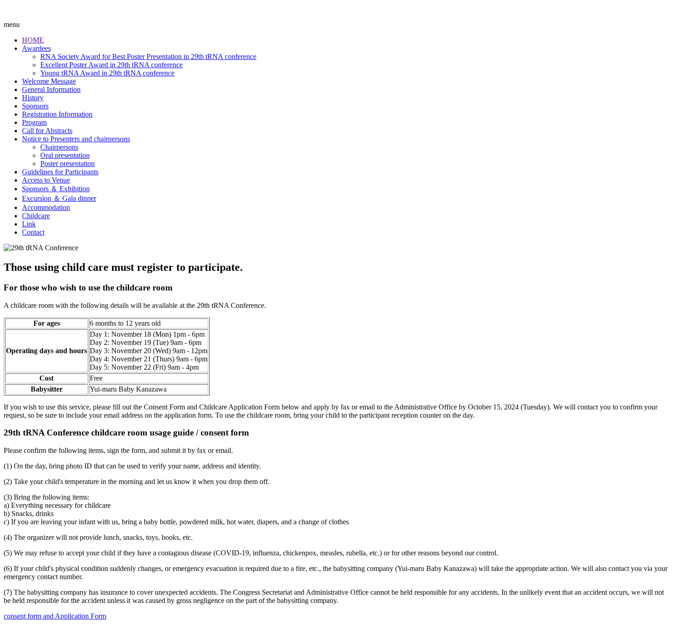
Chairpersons (59, 147)
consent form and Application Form (55, 616)
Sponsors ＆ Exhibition (56, 189)
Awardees (36, 48)
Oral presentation (65, 155)
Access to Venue (46, 180)
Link (29, 224)
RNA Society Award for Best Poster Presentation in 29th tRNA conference (148, 56)
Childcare (36, 216)
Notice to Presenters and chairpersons (76, 139)
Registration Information (57, 114)
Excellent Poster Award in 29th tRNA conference (111, 65)
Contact (33, 232)
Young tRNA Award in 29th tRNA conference (107, 73)
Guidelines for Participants (60, 172)
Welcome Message (49, 81)
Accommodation (46, 207)
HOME (33, 40)
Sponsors (35, 106)
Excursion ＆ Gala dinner (59, 198)
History (32, 98)
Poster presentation (67, 163)
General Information (51, 89)
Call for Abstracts (47, 130)
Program (34, 122)
